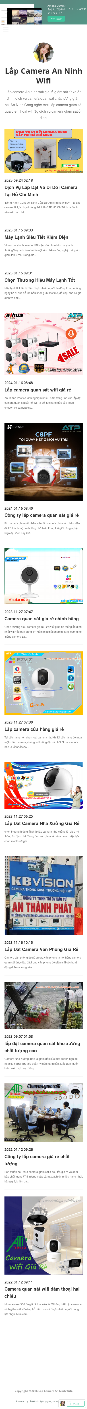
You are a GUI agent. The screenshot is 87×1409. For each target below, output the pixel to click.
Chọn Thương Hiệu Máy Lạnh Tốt (39, 280)
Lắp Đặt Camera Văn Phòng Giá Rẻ (41, 949)
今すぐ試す (56, 18)
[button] (5, 30)
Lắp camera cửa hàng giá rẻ (34, 729)
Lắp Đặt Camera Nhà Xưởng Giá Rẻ (41, 823)
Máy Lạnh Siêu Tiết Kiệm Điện (36, 237)
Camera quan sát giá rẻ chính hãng (41, 618)
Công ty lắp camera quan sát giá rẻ (41, 515)
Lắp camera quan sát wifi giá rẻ (37, 389)
